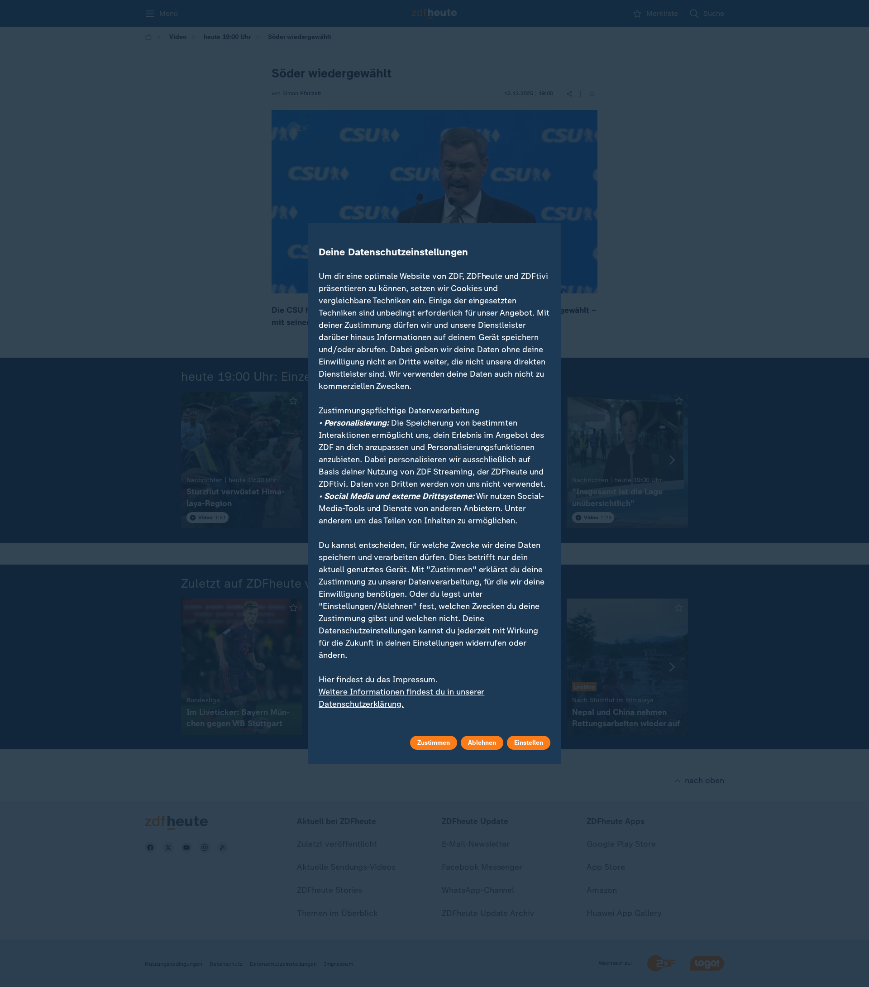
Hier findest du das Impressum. (378, 680)
